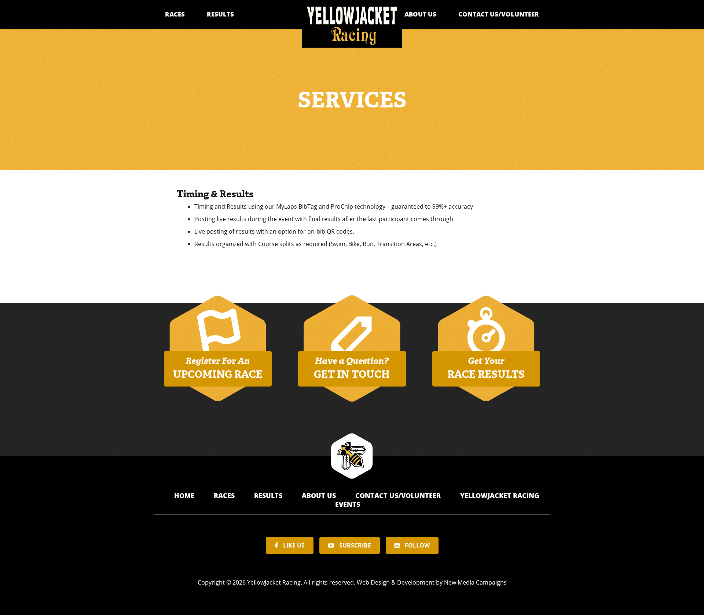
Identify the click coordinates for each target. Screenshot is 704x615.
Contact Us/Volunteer (498, 14)
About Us (420, 14)
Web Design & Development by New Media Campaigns (432, 582)
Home (185, 495)
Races (175, 14)
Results (220, 14)
